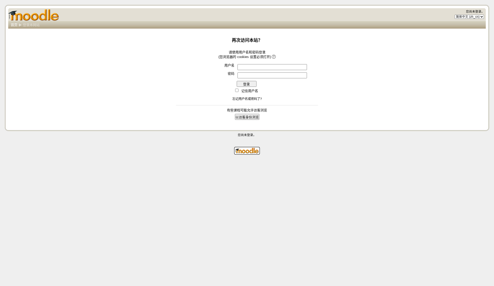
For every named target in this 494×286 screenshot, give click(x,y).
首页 (14, 25)
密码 (231, 73)
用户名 (229, 65)
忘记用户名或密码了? (247, 99)
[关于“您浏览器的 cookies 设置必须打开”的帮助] (273, 57)
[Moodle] (247, 153)
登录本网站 (31, 25)
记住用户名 (249, 91)
